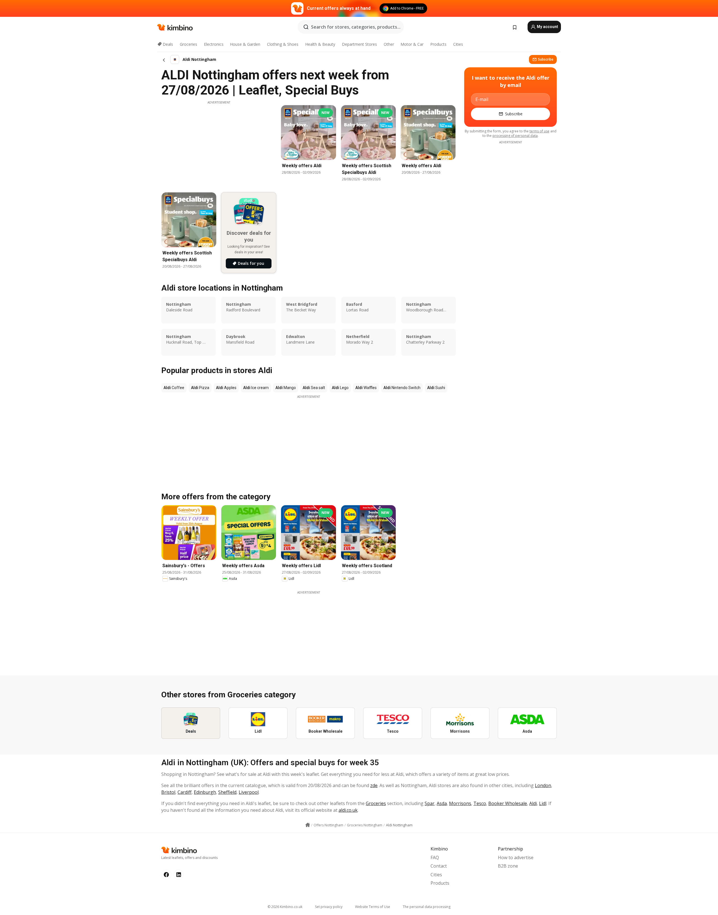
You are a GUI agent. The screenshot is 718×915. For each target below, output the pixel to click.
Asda (442, 803)
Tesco (479, 803)
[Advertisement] (218, 144)
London (543, 785)
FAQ (435, 857)
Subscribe (545, 59)
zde (374, 785)
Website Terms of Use (372, 906)
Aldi (533, 803)
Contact (439, 866)
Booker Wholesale (507, 803)
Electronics (214, 44)
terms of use (539, 131)
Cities (458, 44)
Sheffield (227, 792)
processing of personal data (515, 135)
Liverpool (249, 792)
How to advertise (515, 857)
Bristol (168, 792)
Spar (429, 803)
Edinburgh (205, 792)
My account (547, 26)
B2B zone (508, 866)
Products (438, 44)
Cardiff (185, 792)
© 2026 (285, 906)
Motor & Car (412, 44)
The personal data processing (426, 906)
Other (389, 44)
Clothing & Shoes (282, 44)
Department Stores (359, 44)
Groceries (188, 44)
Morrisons (460, 803)
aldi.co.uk (348, 810)
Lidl (542, 803)
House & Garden (245, 44)
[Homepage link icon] (307, 825)
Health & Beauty (320, 44)
